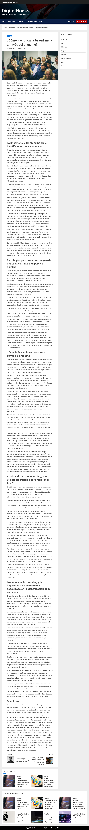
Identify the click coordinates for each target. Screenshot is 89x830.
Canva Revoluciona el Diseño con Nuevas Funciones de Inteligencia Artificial (23, 818)
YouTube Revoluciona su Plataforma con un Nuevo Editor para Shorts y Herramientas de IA (23, 784)
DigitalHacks (15, 11)
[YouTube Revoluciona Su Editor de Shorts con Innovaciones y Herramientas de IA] (65, 803)
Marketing (11, 21)
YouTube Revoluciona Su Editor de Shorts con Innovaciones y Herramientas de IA (78, 804)
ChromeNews (50, 828)
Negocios (64, 51)
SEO (40, 21)
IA (62, 43)
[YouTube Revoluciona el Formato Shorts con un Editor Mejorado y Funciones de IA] (37, 817)
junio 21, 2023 (22, 48)
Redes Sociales (32, 21)
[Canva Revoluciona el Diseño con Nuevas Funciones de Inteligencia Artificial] (9, 817)
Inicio (3, 21)
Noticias (10, 36)
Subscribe (82, 21)
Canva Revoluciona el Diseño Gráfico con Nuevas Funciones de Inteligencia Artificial (49, 784)
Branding (64, 39)
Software (21, 21)
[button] (74, 21)
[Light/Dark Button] (69, 21)
